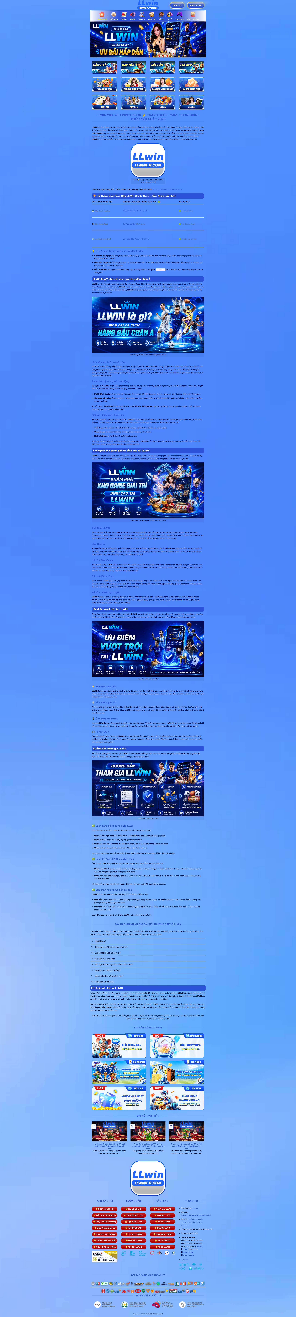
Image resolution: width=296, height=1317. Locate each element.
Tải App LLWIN (129, 224)
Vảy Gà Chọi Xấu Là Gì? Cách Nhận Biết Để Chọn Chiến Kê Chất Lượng (148, 1145)
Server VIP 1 (144, 211)
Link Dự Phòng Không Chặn (136, 239)
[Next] (201, 39)
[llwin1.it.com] (148, 5)
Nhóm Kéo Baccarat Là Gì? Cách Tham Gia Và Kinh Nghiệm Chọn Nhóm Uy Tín (186, 1145)
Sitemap (184, 1259)
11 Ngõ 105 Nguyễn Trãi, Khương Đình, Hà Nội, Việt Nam (192, 1222)
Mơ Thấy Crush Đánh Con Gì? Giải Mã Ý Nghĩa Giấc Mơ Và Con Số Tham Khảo (109, 1145)
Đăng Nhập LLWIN (130, 211)
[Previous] (95, 39)
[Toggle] (92, 941)
